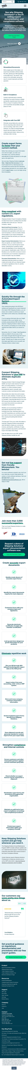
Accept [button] (14, 1068)
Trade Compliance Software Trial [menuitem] (9, 973)
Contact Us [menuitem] (4, 1006)
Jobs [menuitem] (3, 1008)
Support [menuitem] (4, 989)
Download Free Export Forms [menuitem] (8, 985)
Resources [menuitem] (5, 978)
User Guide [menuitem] (4, 993)
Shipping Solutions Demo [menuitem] (7, 969)
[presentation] (20, 903)
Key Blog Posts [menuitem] (7, 1029)
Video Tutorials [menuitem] (5, 995)
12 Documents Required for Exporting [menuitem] (10, 1031)
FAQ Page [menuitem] (4, 997)
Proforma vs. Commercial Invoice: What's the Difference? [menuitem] (14, 1049)
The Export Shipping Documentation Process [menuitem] (11, 1037)
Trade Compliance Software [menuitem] (8, 971)
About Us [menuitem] (4, 1004)
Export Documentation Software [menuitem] (8, 967)
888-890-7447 (23, 1)
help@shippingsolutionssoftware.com (11, 479)
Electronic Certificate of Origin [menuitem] (8, 974)
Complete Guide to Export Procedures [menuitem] (10, 982)
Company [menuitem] (5, 1002)
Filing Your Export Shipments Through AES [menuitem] (11, 1052)
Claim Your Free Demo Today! (14, 36)
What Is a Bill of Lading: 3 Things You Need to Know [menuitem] (12, 1050)
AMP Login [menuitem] (4, 991)
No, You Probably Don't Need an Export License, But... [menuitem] (13, 1054)
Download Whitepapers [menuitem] (7, 980)
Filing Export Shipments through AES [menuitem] (9, 984)
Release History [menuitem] (5, 998)
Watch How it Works (12, 43)
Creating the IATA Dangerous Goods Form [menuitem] (11, 1042)
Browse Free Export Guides (16, 957)
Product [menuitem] (4, 965)
